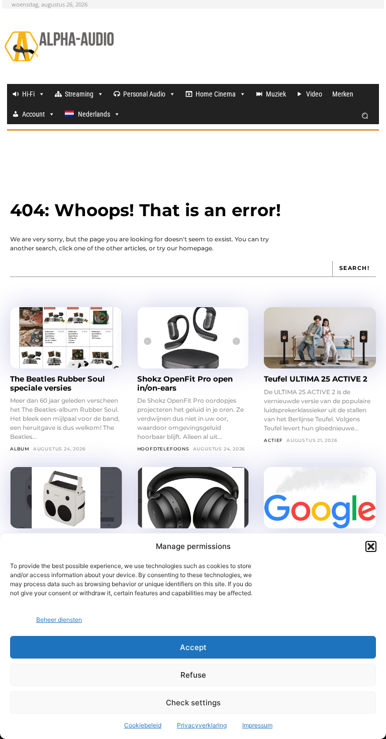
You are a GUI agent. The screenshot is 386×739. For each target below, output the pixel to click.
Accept (193, 647)
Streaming (79, 94)
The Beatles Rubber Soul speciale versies (57, 383)
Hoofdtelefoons (163, 448)
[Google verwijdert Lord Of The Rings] (320, 497)
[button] (371, 546)
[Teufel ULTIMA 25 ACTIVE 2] (320, 337)
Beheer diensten (59, 619)
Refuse (193, 675)
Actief (273, 440)
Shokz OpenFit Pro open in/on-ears (185, 383)
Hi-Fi (28, 94)
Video (314, 94)
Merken (342, 94)
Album (20, 448)
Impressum (257, 725)
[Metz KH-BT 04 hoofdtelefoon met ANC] (193, 497)
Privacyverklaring (202, 725)
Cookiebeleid (142, 725)
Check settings (193, 702)
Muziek (276, 94)
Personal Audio (144, 94)
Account (33, 114)
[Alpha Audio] (59, 46)
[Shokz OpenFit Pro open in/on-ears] (193, 337)
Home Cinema (216, 94)
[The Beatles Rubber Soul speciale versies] (66, 337)
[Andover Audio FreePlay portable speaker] (66, 497)
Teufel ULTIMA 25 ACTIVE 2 (316, 379)
